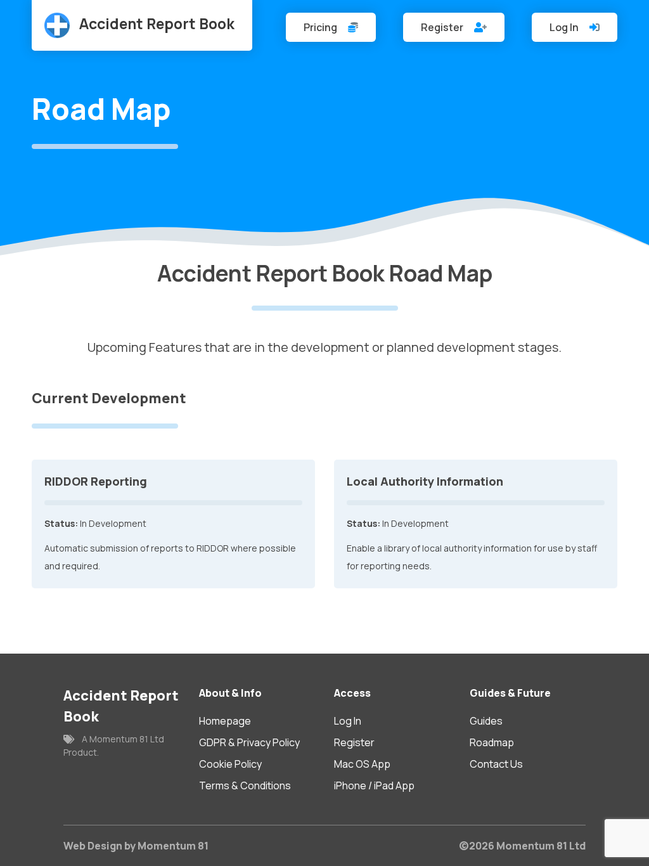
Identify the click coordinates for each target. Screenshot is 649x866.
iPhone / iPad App (374, 785)
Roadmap (492, 742)
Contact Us (496, 764)
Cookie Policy (230, 764)
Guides (486, 721)
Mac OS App (362, 764)
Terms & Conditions (245, 785)
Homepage (225, 721)
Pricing (321, 27)
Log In (565, 27)
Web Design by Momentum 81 (136, 846)
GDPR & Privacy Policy (249, 742)
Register (443, 27)
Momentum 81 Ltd (541, 846)
